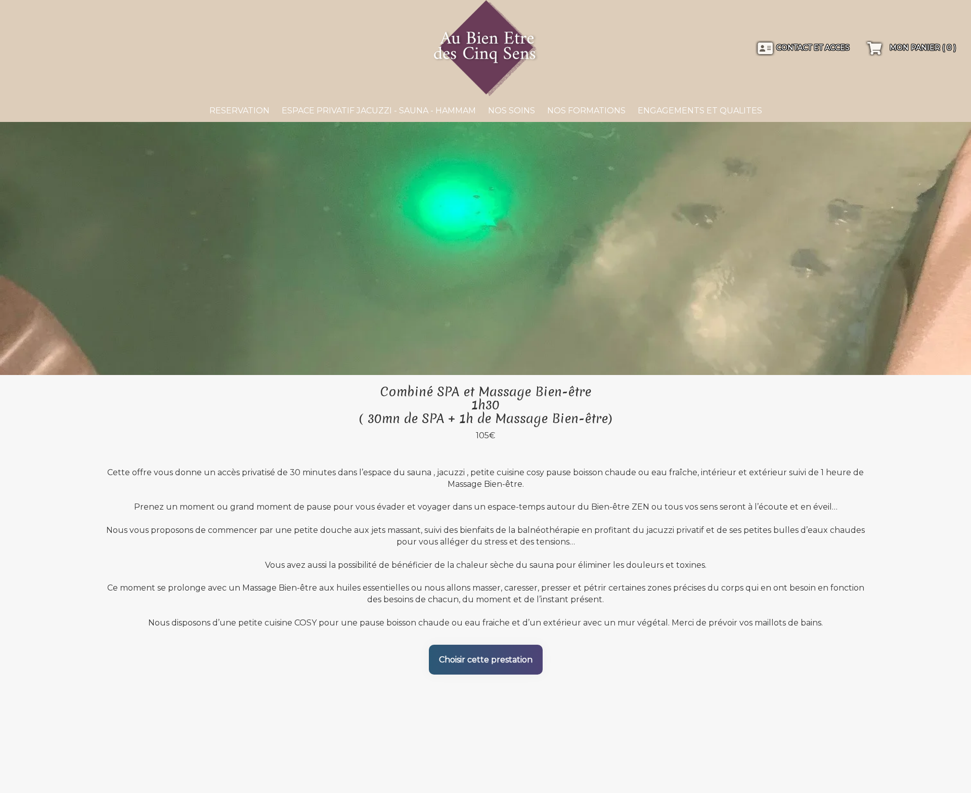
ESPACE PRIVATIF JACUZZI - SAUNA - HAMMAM (379, 110)
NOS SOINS (511, 110)
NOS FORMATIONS (586, 110)
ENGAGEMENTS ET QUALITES (700, 110)
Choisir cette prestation (486, 659)
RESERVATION (239, 110)
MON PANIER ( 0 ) (922, 47)
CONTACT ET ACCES (813, 47)
